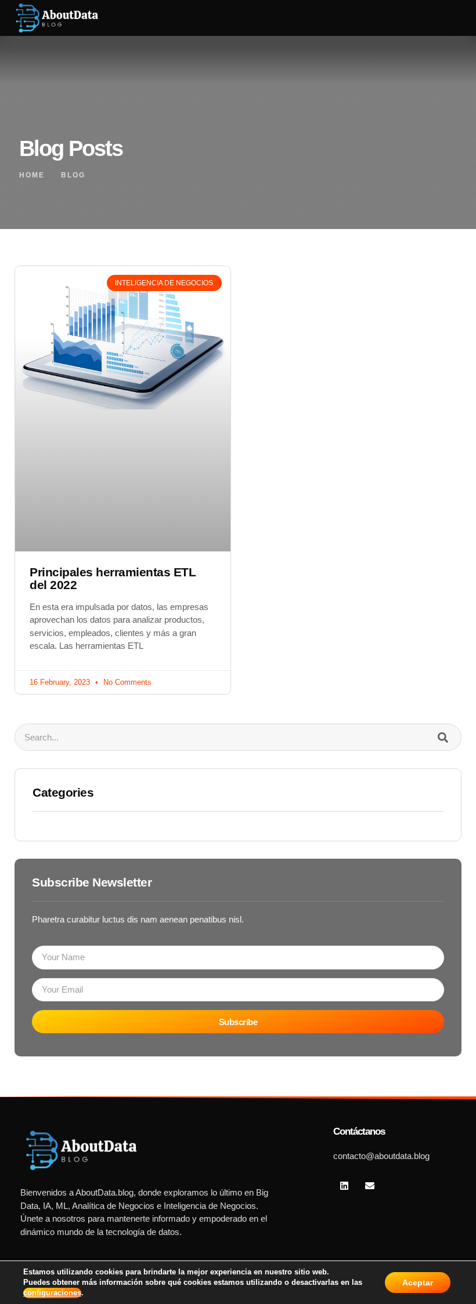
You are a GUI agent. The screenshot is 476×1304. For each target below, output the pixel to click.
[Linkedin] (344, 1185)
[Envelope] (369, 1185)
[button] (432, 18)
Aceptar (417, 1282)
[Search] (442, 737)
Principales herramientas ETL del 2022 (113, 578)
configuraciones (52, 1292)
